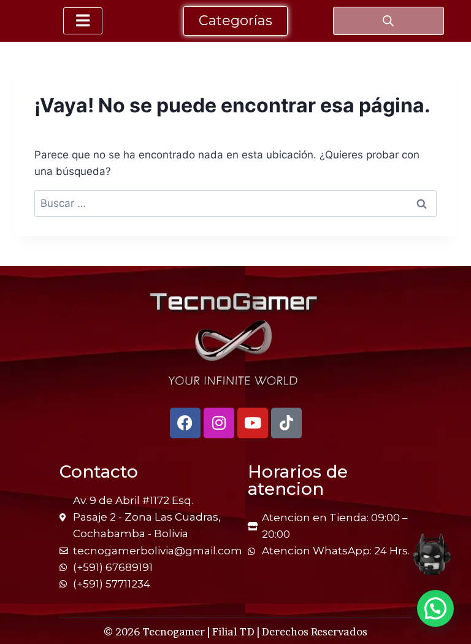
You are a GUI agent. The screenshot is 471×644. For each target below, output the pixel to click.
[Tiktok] (286, 423)
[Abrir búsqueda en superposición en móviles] (388, 20)
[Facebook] (185, 423)
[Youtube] (252, 423)
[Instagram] (219, 423)
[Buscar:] (235, 203)
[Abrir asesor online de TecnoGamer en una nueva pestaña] (431, 554)
